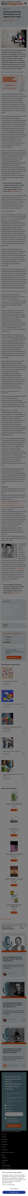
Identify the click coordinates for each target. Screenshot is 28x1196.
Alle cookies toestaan (14, 1192)
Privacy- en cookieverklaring (8, 1184)
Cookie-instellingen (14, 1188)
